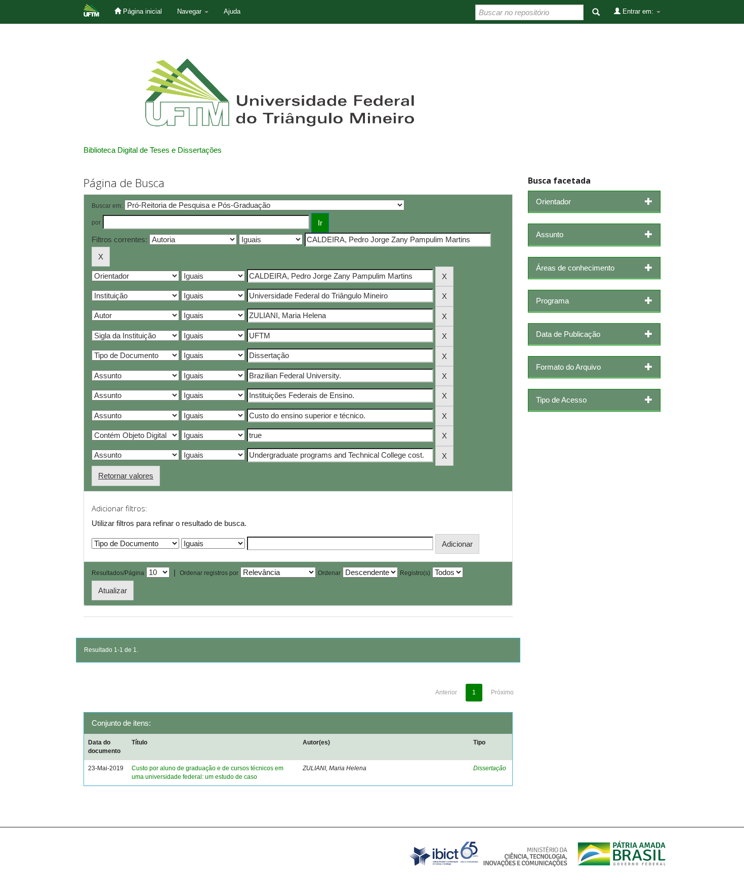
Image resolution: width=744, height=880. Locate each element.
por (96, 222)
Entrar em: (638, 11)
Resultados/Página (118, 573)
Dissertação (489, 768)
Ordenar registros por (209, 573)
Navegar (190, 11)
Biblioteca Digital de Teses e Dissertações (153, 150)
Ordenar (329, 573)
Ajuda (232, 11)
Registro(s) (415, 573)
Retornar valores (125, 475)
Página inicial (141, 11)
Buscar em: (107, 205)
